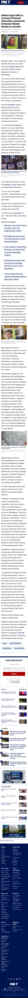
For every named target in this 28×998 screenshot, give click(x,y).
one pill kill (17, 213)
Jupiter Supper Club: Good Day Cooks (8, 789)
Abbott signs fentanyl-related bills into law (12, 50)
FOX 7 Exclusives (16, 869)
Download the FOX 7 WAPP (16, 899)
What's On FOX (5, 895)
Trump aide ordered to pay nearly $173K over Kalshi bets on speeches (9, 714)
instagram (14, 979)
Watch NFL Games (4, 940)
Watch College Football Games (5, 944)
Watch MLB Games (4, 947)
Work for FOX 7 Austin (5, 906)
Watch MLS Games (4, 970)
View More (22, 689)
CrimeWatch (16, 872)
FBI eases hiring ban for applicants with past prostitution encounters (9, 721)
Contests (15, 864)
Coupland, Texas (9, 184)
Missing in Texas (17, 883)
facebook (8, 979)
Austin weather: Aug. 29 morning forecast (9, 817)
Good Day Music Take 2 (5, 885)
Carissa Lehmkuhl (7, 29)
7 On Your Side (16, 874)
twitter (11, 979)
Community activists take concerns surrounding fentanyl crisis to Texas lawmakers (14, 172)
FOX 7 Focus (16, 876)
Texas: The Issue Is (17, 878)
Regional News (16, 923)
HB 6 (3, 348)
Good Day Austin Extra (5, 882)
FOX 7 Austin (14, 29)
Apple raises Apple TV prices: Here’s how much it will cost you (9, 706)
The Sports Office (5, 876)
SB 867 (3, 622)
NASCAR (3, 930)
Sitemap (3, 863)
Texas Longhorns (5, 924)
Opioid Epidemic (15, 643)
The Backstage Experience (5, 888)
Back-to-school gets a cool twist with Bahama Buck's (9, 803)
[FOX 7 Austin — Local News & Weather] (5, 2)
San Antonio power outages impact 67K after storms (8, 699)
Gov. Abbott (10, 66)
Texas (19, 29)
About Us (4, 893)
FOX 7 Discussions (16, 885)
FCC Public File (5, 914)
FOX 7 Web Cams (17, 905)
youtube (17, 979)
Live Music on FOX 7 (16, 858)
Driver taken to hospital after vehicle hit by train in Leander (8, 692)
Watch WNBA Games (4, 966)
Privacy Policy (15, 681)
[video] (23, 790)
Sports (3, 922)
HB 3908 (11, 105)
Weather (16, 893)
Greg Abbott (6, 648)
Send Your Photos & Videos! (17, 903)
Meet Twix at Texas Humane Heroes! (8, 796)
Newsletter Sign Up (5, 900)
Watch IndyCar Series (5, 954)
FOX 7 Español (5, 874)
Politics (3, 855)
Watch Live (20, 2)
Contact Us (4, 897)
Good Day (16, 847)
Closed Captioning (4, 911)
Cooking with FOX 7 (17, 855)
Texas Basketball (5, 932)
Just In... (4, 689)
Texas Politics (19, 648)
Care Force (15, 881)
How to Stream (5, 870)
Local (2, 849)
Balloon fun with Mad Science (8, 810)
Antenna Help (4, 918)
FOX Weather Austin (4, 878)
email (20, 979)
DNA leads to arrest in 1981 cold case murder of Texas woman (18, 733)
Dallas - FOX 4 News (16, 927)
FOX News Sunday (4, 860)
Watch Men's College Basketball (4, 958)
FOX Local (4, 868)
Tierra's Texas (4, 872)
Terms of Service (15, 682)
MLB (2, 928)
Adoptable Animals (15, 861)
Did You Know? (16, 909)
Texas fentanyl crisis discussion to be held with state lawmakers (13, 447)
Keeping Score (16, 852)
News (3, 847)
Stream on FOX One (5, 937)
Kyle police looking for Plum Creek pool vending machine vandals (18, 763)
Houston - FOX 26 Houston (17, 930)
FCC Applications (5, 916)
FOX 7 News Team (4, 903)
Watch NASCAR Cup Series (5, 950)
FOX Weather (16, 907)
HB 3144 (21, 633)
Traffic (3, 851)
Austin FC (3, 926)
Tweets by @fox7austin (7, 840)
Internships (4, 909)
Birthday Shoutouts (15, 849)
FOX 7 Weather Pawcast (16, 896)
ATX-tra (15, 888)
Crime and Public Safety (5, 857)
